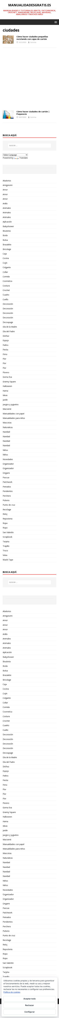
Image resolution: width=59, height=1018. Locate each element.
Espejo (6, 340)
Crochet (6, 290)
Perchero (7, 496)
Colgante (7, 267)
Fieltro (5, 345)
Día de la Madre (10, 326)
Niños (5, 450)
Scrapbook (7, 537)
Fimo (5, 354)
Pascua (6, 477)
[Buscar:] (29, 145)
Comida (6, 276)
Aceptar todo (29, 998)
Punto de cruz (9, 505)
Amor (5, 189)
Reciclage (7, 509)
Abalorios (7, 180)
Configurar (29, 1012)
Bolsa (5, 240)
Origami (6, 473)
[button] (55, 22)
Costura (6, 285)
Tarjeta (6, 541)
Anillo (5, 203)
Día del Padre (9, 331)
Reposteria (7, 518)
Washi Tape (8, 559)
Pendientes (8, 491)
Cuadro (6, 294)
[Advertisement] (29, 79)
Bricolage (7, 249)
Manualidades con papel (13, 413)
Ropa (5, 523)
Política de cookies (11, 992)
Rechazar (29, 1005)
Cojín (5, 263)
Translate (23, 157)
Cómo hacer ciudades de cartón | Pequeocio (33, 112)
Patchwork (7, 482)
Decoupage (8, 322)
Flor (4, 358)
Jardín (5, 399)
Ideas (5, 395)
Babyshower (8, 226)
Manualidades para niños (14, 418)
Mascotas (7, 422)
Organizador (8, 463)
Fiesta (5, 349)
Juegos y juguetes (11, 404)
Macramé (7, 409)
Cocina (6, 258)
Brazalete (7, 244)
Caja (5, 253)
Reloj (5, 514)
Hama (5, 390)
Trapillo (6, 546)
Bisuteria (7, 231)
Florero (6, 372)
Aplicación (7, 221)
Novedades (8, 459)
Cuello (5, 299)
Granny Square (9, 381)
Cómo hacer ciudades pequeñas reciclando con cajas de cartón (32, 37)
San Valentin (8, 532)
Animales (7, 208)
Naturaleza (7, 427)
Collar (5, 272)
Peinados (7, 486)
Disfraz (6, 336)
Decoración (8, 304)
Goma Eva (7, 377)
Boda (5, 235)
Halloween (7, 386)
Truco (5, 550)
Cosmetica (7, 281)
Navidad (6, 431)
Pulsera (6, 500)
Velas (5, 555)
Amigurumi (7, 185)
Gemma (33, 42)
